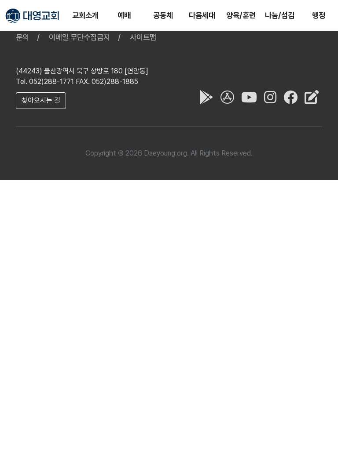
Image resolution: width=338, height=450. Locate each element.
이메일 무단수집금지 (79, 37)
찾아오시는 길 (41, 100)
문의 (22, 37)
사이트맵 (143, 37)
